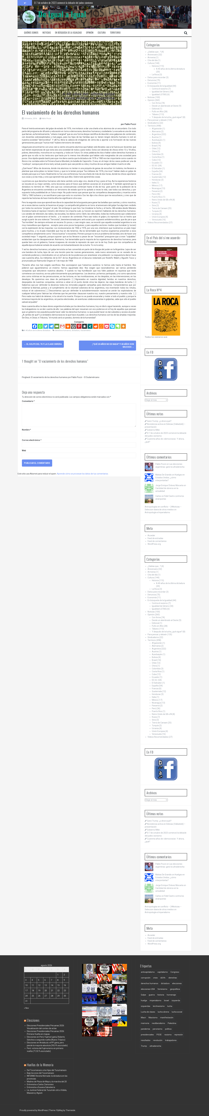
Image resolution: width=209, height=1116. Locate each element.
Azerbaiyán (157, 140)
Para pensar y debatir (157, 120)
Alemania (156, 131)
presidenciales (147, 1034)
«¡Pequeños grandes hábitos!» (120, 1001)
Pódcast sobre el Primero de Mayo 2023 (89, 1025)
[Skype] (112, 326)
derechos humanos (63, 330)
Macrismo (153, 1017)
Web (24, 450)
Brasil (154, 146)
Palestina (172, 1023)
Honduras (156, 180)
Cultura (102, 32)
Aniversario (153, 54)
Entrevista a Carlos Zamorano (40, 1084)
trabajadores (171, 1040)
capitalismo (162, 972)
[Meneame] (101, 326)
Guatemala (157, 177)
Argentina (156, 134)
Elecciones (33, 1020)
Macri (143, 1017)
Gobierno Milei (153, 430)
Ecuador (155, 163)
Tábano (155, 114)
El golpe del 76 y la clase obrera (43, 344)
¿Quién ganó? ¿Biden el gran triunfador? (105, 1035)
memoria (145, 1023)
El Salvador (157, 168)
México (155, 185)
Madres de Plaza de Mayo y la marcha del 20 (47, 1081)
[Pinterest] (78, 326)
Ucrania (155, 214)
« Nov (26, 1008)
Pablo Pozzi (46, 118)
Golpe (143, 995)
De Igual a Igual (62, 14)
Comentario (28, 401)
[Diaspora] (84, 326)
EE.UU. (155, 165)
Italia (154, 183)
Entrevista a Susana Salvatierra (41, 1087)
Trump (144, 1046)
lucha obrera (163, 1012)
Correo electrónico (32, 440)
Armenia (151, 57)
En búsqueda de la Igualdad (68, 32)
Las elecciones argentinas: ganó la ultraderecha (91, 993)
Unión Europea (158, 217)
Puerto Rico (157, 197)
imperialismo (155, 1000)
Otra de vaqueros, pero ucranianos (120, 1024)
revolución (157, 1040)
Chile (154, 148)
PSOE (159, 1034)
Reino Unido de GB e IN (162, 200)
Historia (155, 66)
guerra (152, 995)
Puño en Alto (157, 111)
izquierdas (145, 1006)
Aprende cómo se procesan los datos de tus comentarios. (82, 474)
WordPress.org (154, 544)
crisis (155, 978)
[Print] (67, 326)
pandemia (145, 1029)
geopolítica (175, 989)
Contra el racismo (160, 89)
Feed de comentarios (157, 541)
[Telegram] (51, 326)
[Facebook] (34, 326)
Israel (166, 1000)
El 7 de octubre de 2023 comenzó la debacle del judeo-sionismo (63, 3)
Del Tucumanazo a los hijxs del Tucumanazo (47, 1070)
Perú (154, 194)
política (168, 1029)
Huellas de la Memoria (40, 1064)
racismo (168, 1034)
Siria (154, 205)
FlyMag (59, 1110)
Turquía (155, 211)
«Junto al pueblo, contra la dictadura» (105, 1024)
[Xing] (90, 326)
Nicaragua (156, 188)
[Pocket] (106, 326)
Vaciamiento (85, 330)
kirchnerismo (159, 1006)
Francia (155, 174)
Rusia (154, 202)
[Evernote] (117, 326)
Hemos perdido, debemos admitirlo (89, 1002)
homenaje (171, 995)
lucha (169, 1006)
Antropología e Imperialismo (157, 512)
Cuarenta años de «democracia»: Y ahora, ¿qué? (107, 983)
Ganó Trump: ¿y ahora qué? (159, 421)
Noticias (47, 32)
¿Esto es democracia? (106, 1012)
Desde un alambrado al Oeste (165, 106)
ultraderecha (155, 1046)
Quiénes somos (31, 32)
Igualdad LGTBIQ (159, 94)
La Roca (155, 74)
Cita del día (152, 60)
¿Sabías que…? (154, 52)
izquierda (176, 1000)
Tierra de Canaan (159, 208)
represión (178, 1034)
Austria (155, 137)
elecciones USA (148, 989)
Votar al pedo (119, 1012)
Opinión (89, 32)
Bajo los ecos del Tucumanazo (40, 1073)
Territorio (115, 32)
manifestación (166, 1017)
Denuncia (152, 80)
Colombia (156, 154)
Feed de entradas (155, 538)
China (154, 151)
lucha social (177, 1012)
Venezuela (157, 220)
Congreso (174, 972)
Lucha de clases (148, 1012)
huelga (144, 1000)
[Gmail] (62, 326)
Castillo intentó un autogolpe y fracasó (90, 1034)
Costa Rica (156, 157)
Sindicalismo (153, 123)
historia (160, 995)
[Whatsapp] (40, 326)
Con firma (156, 103)
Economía (152, 83)
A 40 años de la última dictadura (37, 330)
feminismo (162, 989)
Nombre (26, 430)
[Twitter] (45, 326)
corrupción (145, 978)
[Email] (56, 326)
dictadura (75, 330)
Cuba (154, 160)
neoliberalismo (158, 1023)
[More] (123, 326)
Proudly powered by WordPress (34, 1110)
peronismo (157, 1029)
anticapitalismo (148, 972)
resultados (145, 1040)
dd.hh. (163, 978)
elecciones (177, 983)
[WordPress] (73, 326)
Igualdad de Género (160, 91)
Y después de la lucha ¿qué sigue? (167, 117)
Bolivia (155, 143)
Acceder (151, 535)
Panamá (156, 191)
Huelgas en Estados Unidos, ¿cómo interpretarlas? (170, 478)
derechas (172, 978)
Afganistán (157, 128)
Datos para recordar (156, 77)
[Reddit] (95, 326)
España (155, 171)
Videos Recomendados (158, 222)
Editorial (155, 109)
